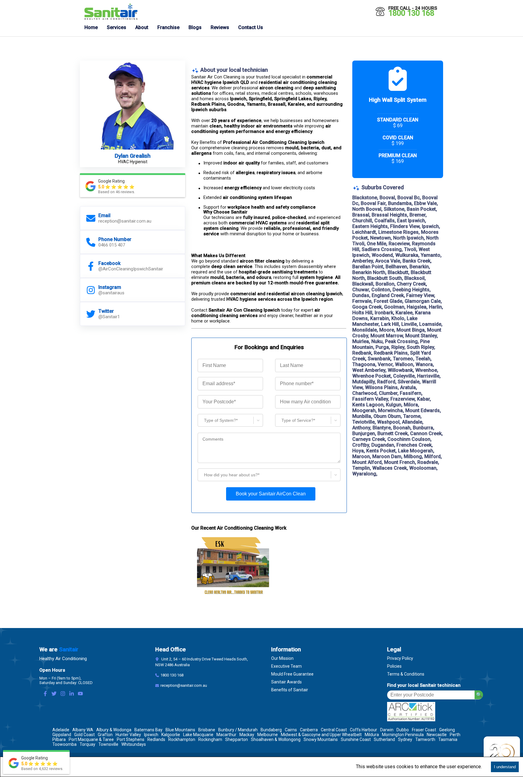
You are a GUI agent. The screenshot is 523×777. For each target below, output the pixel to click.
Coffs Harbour (363, 729)
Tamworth (425, 739)
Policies (394, 666)
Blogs (195, 27)
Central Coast (334, 729)
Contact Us (250, 27)
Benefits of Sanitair (289, 689)
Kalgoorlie (170, 734)
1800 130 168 (411, 13)
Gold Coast (84, 734)
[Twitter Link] (54, 694)
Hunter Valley (128, 734)
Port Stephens (130, 739)
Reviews (220, 27)
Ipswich (151, 734)
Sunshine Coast (356, 739)
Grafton (105, 734)
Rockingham (210, 739)
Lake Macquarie (198, 734)
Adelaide (60, 729)
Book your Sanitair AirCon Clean (271, 493)
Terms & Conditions (405, 674)
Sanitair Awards (286, 681)
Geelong (447, 729)
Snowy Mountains (321, 739)
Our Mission (282, 658)
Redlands (156, 739)
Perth (455, 734)
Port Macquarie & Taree (91, 739)
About (141, 27)
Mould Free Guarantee (292, 674)
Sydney (405, 739)
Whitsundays (133, 744)
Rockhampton (181, 739)
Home (91, 27)
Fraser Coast (424, 729)
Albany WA (82, 729)
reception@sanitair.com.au (183, 685)
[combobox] (201, 420)
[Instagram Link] (62, 694)
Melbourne (267, 734)
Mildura (372, 734)
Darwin (386, 729)
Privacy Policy (400, 658)
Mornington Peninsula (403, 734)
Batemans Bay (148, 729)
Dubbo (402, 729)
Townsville (108, 744)
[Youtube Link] (80, 694)
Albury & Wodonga (113, 729)
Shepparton (236, 739)
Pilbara (59, 739)
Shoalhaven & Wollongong (276, 739)
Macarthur (226, 734)
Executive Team (286, 666)
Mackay (246, 734)
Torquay (87, 744)
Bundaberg (271, 729)
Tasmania (447, 739)
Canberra (309, 729)
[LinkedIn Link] (71, 694)
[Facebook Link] (45, 694)
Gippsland (61, 734)
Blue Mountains (180, 729)
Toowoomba (64, 744)
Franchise (168, 27)
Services (116, 27)
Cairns (291, 729)
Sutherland (384, 739)
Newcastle (437, 734)
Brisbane (206, 729)
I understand (505, 767)
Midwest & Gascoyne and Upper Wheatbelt (321, 734)
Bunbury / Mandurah (238, 729)
